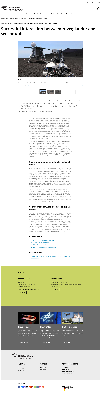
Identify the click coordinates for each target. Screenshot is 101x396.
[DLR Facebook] (19, 388)
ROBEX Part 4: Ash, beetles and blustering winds (43, 247)
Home (2, 18)
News (11, 18)
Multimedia (55, 14)
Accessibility (90, 3)
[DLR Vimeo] (35, 388)
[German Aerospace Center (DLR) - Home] (12, 8)
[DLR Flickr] (40, 388)
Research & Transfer (35, 14)
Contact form (43, 367)
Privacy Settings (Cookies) (68, 371)
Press (84, 3)
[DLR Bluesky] (22, 388)
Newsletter (43, 369)
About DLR (67, 342)
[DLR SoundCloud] (43, 388)
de (96, 3)
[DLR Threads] (27, 388)
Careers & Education (67, 14)
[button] (50, 65)
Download (80, 86)
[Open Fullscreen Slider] (80, 92)
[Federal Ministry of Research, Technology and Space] (69, 392)
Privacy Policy (65, 369)
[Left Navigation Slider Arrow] (20, 59)
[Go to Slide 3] (58, 91)
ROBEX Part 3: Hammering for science (41, 245)
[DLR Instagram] (37, 388)
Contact (22, 293)
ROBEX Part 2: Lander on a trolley (40, 242)
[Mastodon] (24, 388)
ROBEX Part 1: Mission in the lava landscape (42, 240)
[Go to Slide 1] (43, 91)
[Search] (98, 8)
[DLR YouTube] (32, 388)
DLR (26, 14)
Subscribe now (24, 342)
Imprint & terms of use (67, 373)
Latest (47, 14)
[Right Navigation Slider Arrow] (81, 59)
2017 (15, 18)
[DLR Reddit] (30, 388)
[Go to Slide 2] (50, 91)
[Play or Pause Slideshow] (77, 92)
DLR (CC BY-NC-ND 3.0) (31, 86)
